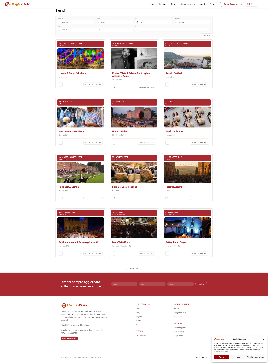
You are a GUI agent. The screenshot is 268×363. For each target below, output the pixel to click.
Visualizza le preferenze (255, 357)
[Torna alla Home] (17, 4)
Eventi (202, 4)
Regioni (139, 317)
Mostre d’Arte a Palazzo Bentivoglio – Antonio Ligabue (131, 74)
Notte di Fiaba (119, 131)
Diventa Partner (142, 336)
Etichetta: (177, 19)
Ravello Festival (174, 73)
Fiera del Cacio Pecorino (124, 186)
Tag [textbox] (141, 22)
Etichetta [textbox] (181, 22)
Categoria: (60, 19)
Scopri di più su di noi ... (69, 338)
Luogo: (98, 19)
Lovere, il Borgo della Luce (72, 73)
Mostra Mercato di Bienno (72, 131)
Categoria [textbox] (65, 22)
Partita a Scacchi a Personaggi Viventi (78, 242)
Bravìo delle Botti (175, 131)
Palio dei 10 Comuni (69, 186)
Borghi (173, 4)
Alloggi (176, 309)
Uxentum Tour (98, 330)
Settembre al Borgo (176, 242)
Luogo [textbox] (103, 22)
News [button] (212, 4)
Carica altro (134, 268)
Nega (238, 357)
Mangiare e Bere (180, 313)
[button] (264, 339)
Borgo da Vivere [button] (188, 4)
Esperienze (178, 317)
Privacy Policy (179, 332)
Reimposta (206, 35)
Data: (59, 26)
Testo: (137, 26)
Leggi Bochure (179, 336)
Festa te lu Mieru (121, 242)
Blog (137, 324)
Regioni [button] (162, 4)
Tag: (136, 19)
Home (151, 4)
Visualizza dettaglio (93, 84)
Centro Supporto (230, 4)
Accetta (221, 357)
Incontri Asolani (174, 186)
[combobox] (77, 22)
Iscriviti (201, 284)
